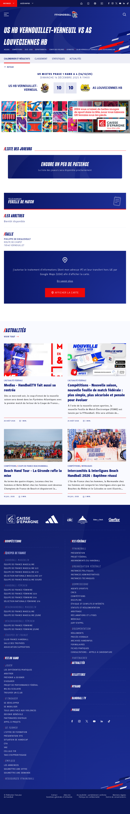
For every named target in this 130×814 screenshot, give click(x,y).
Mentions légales (119, 795)
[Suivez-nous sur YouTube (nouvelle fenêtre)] (120, 3)
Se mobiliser (10, 707)
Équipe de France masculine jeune (22, 615)
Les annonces (11, 765)
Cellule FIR (10, 751)
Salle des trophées (14, 643)
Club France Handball (16, 639)
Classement (41, 58)
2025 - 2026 (28, 50)
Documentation (81, 629)
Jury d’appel (77, 623)
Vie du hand (12, 658)
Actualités (75, 58)
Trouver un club (13, 693)
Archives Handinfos (82, 641)
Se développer (11, 703)
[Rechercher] (124, 14)
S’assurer (9, 681)
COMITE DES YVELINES (56, 50)
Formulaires (78, 644)
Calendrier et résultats (17, 58)
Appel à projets (12, 722)
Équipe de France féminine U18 (20, 597)
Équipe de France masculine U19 (21, 572)
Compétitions (17, 50)
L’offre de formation (15, 732)
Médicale (76, 619)
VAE (6, 747)
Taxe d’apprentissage (15, 755)
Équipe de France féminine (18, 590)
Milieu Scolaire (12, 689)
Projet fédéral (79, 557)
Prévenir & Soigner (14, 677)
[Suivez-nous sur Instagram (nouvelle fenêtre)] (113, 3)
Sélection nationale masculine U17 (23, 576)
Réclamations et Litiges (84, 615)
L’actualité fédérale (13, 380)
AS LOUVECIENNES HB (107, 88)
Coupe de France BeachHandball (33, 466)
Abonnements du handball (85, 561)
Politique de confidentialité (89, 797)
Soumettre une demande (17, 773)
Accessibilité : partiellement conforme (91, 795)
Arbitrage (76, 611)
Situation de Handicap (16, 740)
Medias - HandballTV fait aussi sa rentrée (30, 387)
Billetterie (78, 674)
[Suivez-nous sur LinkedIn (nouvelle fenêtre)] (124, 3)
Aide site (67, 795)
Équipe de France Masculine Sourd (23, 580)
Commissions (80, 584)
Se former (11, 728)
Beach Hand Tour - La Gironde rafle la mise (33, 473)
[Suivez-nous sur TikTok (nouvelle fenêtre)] (128, 3)
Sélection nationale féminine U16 (22, 601)
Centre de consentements (116, 797)
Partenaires (79, 658)
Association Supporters (17, 647)
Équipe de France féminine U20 (20, 594)
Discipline (76, 600)
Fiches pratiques (80, 648)
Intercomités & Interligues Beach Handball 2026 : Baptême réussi (93, 473)
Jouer (9, 665)
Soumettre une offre (15, 769)
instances (7, 3)
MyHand (76, 686)
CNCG (73, 592)
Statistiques (58, 58)
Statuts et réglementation (85, 608)
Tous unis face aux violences (20, 710)
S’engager (11, 698)
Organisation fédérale (86, 566)
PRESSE (76, 710)
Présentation (78, 553)
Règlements (77, 633)
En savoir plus (65, 281)
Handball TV (79, 698)
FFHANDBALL (79, 548)
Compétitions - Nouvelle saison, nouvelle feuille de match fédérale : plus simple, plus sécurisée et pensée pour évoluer (96, 392)
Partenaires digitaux (15, 718)
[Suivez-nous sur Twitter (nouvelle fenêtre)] (116, 3)
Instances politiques (82, 571)
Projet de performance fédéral (21, 685)
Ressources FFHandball (20, 778)
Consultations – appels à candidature (91, 652)
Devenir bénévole (13, 714)
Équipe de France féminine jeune (21, 629)
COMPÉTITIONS (78, 596)
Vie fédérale (79, 541)
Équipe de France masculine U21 (21, 568)
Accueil (7, 50)
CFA (6, 743)
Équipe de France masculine (19, 564)
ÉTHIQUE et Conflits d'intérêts (87, 604)
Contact (54, 795)
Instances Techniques (82, 578)
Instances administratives (85, 575)
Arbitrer (8, 674)
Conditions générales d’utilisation (59, 797)
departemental (41, 50)
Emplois (10, 761)
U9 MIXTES (70, 50)
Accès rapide (25, 3)
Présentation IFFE (13, 736)
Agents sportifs (79, 588)
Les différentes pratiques (18, 670)
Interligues (87, 466)
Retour (10, 67)
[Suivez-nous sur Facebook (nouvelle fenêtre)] (109, 3)
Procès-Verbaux (79, 637)
